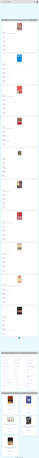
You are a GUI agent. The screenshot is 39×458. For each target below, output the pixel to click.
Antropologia (4, 50)
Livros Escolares (29, 363)
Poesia (28, 369)
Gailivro (10, 412)
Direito (4, 385)
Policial (28, 372)
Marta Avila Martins (10, 428)
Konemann (28, 412)
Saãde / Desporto (29, 383)
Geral (16, 372)
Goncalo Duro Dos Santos (6, 290)
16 (23, 337)
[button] (2, 2)
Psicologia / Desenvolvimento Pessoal (31, 376)
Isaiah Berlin (4, 195)
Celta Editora (4, 231)
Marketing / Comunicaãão (30, 366)
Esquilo (10, 454)
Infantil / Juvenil (17, 382)
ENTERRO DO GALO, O (6, 254)
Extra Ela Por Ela (5, 46)
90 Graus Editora (5, 73)
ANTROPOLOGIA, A (6, 317)
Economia (4, 388)
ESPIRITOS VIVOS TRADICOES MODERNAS (10, 33)
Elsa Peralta (4, 227)
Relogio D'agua (5, 168)
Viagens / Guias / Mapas (30, 389)
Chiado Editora (10, 431)
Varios (29, 409)
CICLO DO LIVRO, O (10, 405)
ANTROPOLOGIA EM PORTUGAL (8, 128)
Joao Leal (4, 132)
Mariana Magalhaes (10, 409)
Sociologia (28, 386)
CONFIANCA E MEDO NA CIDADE (8, 96)
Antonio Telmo (10, 451)
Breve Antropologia (5, 298)
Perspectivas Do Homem (6, 330)
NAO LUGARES (5, 65)
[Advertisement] (19, 12)
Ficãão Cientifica (17, 366)
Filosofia (16, 369)
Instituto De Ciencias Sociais (7, 294)
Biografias (4, 372)
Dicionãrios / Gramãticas (6, 382)
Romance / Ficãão (29, 380)
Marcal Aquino (29, 430)
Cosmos (4, 262)
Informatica (16, 385)
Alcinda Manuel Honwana (6, 37)
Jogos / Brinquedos (18, 388)
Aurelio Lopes (5, 258)
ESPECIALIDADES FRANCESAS (28, 405)
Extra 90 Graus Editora (6, 77)
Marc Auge (4, 69)
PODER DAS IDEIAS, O (6, 191)
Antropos (4, 109)
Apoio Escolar (5, 363)
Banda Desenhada (5, 369)
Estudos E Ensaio (17, 363)
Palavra (29, 433)
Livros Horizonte (5, 136)
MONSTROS (4, 159)
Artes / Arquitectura (6, 366)
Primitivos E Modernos (6, 140)
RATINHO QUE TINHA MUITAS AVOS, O (10, 424)
